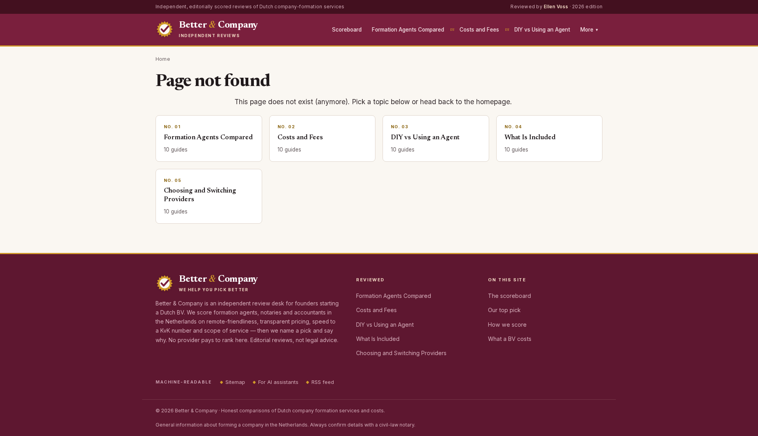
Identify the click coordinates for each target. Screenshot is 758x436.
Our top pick (504, 310)
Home (163, 59)
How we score (507, 324)
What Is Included (378, 338)
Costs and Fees (479, 29)
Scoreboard (347, 29)
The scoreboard (509, 295)
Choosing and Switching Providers (401, 353)
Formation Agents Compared (408, 29)
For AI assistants (278, 382)
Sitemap (235, 382)
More (589, 29)
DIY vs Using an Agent (542, 29)
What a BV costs (509, 338)
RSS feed (322, 382)
